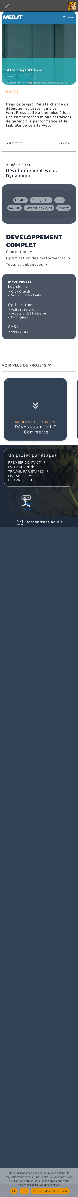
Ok (14, 1191)
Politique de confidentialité (50, 1191)
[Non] (73, 1182)
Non (24, 1191)
